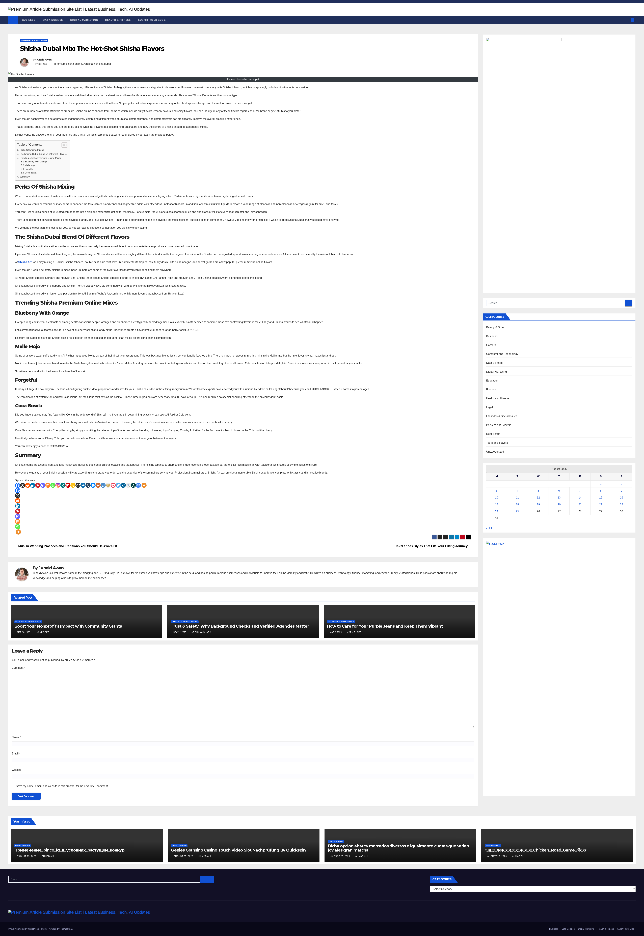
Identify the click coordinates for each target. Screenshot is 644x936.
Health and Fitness (497, 398)
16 (621, 497)
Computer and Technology (502, 354)
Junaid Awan (44, 59)
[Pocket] (113, 485)
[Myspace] (77, 485)
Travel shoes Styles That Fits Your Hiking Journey (431, 546)
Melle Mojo (30, 165)
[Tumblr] (88, 485)
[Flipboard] (67, 485)
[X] (22, 485)
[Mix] (47, 485)
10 (496, 497)
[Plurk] (98, 485)
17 (496, 504)
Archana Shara (201, 632)
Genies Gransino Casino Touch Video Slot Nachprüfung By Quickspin (238, 850)
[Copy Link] (72, 485)
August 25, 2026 (27, 856)
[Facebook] (17, 485)
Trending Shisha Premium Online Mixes (40, 158)
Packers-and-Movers (499, 425)
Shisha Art (25, 262)
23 (621, 504)
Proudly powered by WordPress (24, 929)
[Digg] (123, 485)
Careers (491, 345)
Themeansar (66, 929)
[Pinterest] (37, 485)
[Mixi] (108, 485)
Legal (489, 407)
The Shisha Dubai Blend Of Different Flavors (43, 154)
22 (600, 504)
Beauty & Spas (495, 327)
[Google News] (138, 485)
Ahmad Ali (48, 856)
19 (538, 504)
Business (28, 19)
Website (16, 769)
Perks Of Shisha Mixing (31, 150)
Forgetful (29, 169)
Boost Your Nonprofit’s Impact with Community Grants (68, 626)
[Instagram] (57, 485)
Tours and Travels (497, 442)
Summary (24, 176)
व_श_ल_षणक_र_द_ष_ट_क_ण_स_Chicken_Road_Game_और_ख (535, 850)
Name (16, 737)
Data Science (53, 19)
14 (579, 497)
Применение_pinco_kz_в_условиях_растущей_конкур (69, 850)
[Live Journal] (128, 485)
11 (517, 497)
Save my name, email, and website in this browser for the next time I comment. (62, 786)
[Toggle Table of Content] (63, 145)
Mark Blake (354, 632)
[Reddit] (27, 485)
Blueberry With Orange (36, 161)
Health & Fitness (118, 19)
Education (492, 380)
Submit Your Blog (152, 19)
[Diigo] (103, 485)
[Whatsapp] (52, 485)
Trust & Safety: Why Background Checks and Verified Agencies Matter (240, 626)
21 (579, 504)
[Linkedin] (32, 485)
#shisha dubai (102, 63)
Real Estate (493, 433)
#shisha (88, 63)
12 (538, 497)
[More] (144, 485)
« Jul (489, 528)
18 (517, 504)
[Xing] (62, 485)
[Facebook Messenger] (93, 485)
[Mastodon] (42, 485)
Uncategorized (495, 451)
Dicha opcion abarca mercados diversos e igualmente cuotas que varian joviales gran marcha (398, 848)
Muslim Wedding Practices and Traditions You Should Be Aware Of (67, 546)
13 (559, 497)
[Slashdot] (133, 485)
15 (600, 497)
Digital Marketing (84, 19)
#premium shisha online (67, 63)
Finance (491, 389)
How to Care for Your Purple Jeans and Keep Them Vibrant (385, 626)
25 (517, 511)
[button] (627, 19)
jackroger (42, 632)
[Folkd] (83, 485)
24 (496, 511)
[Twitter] (118, 485)
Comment (18, 667)
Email (16, 753)
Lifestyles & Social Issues (34, 40)
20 (559, 504)
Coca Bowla (30, 172)
